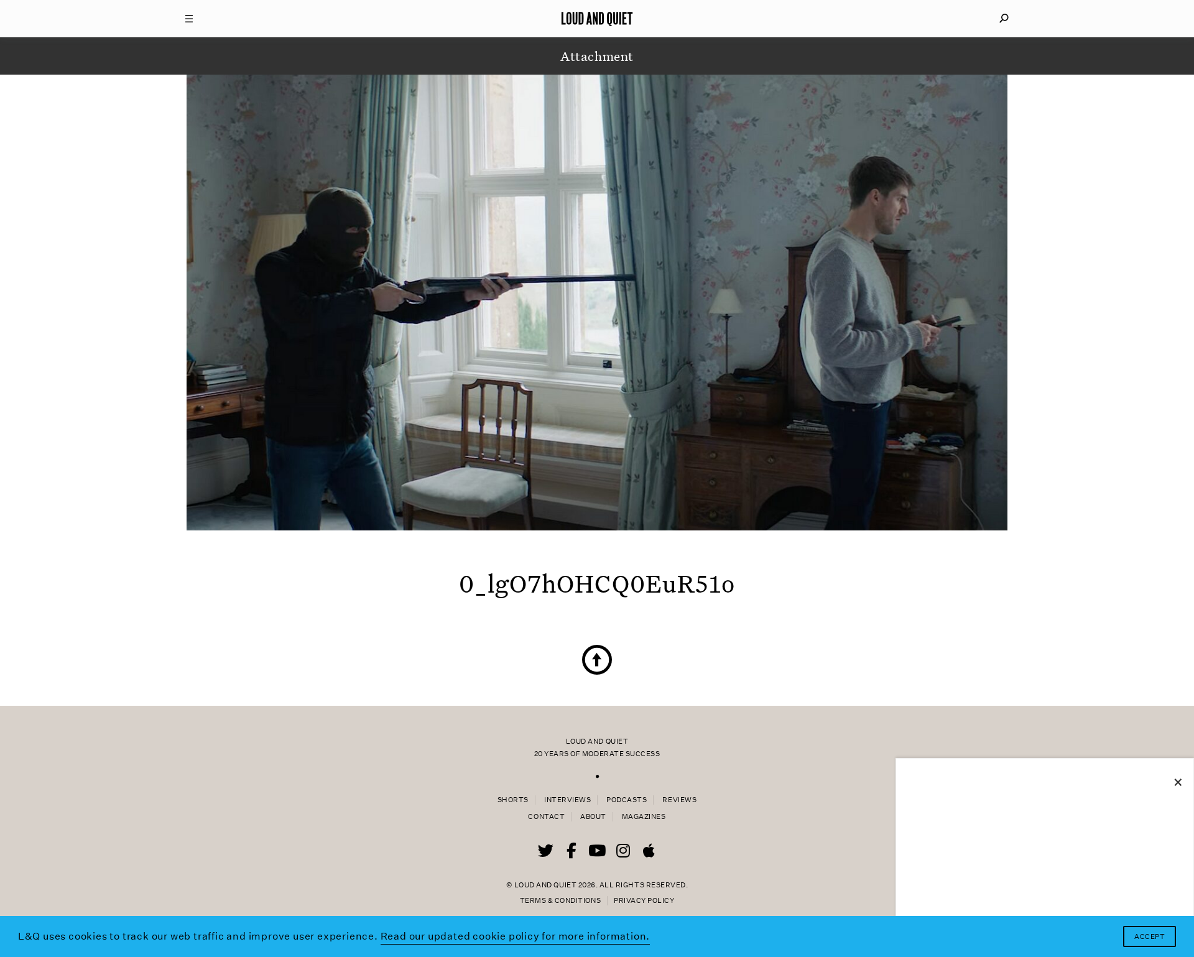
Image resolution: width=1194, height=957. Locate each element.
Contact (546, 816)
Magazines (644, 816)
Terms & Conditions (560, 900)
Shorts (513, 800)
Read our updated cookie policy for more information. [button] (515, 936)
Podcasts (626, 800)
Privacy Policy (644, 900)
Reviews (679, 800)
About (593, 816)
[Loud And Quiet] (597, 18)
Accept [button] (1149, 936)
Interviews (567, 800)
